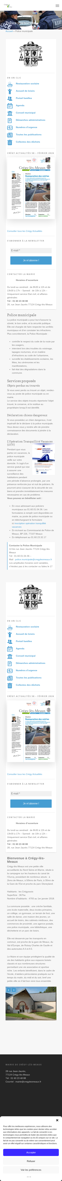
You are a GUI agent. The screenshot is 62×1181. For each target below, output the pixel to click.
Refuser (31, 1161)
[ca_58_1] (31, 220)
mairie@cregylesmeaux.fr (28, 1081)
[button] (57, 1120)
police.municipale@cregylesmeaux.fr (33, 559)
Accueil (9, 31)
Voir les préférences (31, 1169)
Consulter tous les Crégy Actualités (24, 231)
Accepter (31, 1152)
